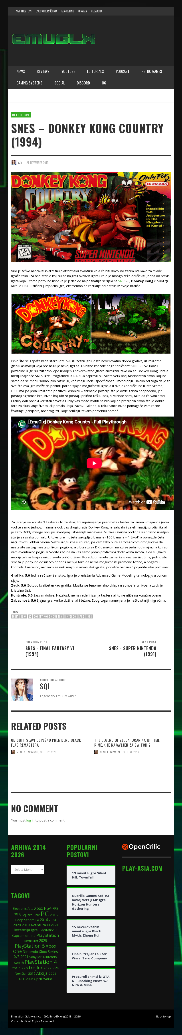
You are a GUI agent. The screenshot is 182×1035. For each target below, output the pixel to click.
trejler (36, 967)
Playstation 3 (48, 930)
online (30, 935)
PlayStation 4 (41, 961)
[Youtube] (160, 11)
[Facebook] (135, 11)
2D (30, 616)
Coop (19, 920)
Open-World (43, 978)
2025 (43, 940)
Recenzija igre (26, 929)
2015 (31, 973)
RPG (55, 968)
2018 (54, 915)
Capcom (18, 935)
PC (45, 913)
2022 (47, 968)
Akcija (42, 973)
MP (39, 957)
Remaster (31, 941)
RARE (81, 616)
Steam (29, 920)
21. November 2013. (37, 162)
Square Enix (31, 915)
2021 (24, 957)
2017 (16, 968)
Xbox (38, 908)
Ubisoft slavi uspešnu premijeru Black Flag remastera (46, 742)
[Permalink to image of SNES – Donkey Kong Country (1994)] (91, 216)
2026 (29, 978)
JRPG (24, 968)
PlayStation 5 (30, 946)
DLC (22, 979)
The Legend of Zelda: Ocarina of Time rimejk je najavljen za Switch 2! (127, 742)
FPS (55, 908)
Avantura (38, 925)
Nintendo (70, 616)
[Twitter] (152, 11)
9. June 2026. (131, 752)
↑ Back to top (162, 1016)
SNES (122, 281)
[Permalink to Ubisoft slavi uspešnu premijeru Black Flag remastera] (49, 778)
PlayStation (47, 935)
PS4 (47, 908)
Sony (32, 957)
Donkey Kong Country (48, 616)
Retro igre (21, 114)
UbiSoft (52, 925)
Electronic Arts (23, 908)
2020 (17, 925)
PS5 (17, 915)
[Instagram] (144, 11)
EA (37, 920)
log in (30, 820)
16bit (15, 616)
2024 (52, 920)
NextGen (21, 973)
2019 (26, 925)
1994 (23, 616)
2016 (44, 920)
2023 (53, 973)
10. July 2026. (48, 752)
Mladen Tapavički (27, 752)
